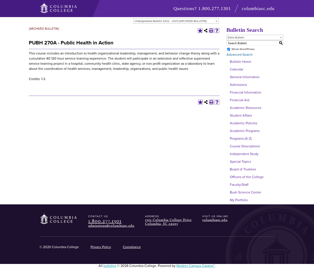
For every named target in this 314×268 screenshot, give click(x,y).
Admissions (238, 85)
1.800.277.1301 (214, 8)
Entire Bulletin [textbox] (236, 37)
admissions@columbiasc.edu (111, 226)
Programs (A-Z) (241, 138)
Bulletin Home (240, 62)
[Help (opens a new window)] (216, 30)
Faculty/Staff (239, 185)
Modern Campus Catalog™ (195, 266)
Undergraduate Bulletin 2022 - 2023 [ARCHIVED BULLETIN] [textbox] (171, 21)
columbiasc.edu (258, 8)
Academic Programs (245, 131)
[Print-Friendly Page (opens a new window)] (211, 30)
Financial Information (245, 92)
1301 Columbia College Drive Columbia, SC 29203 (168, 222)
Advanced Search (239, 55)
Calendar (236, 69)
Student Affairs (241, 115)
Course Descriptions (245, 146)
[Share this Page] (205, 30)
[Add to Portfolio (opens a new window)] (200, 30)
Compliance (132, 247)
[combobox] (176, 20)
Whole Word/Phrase (243, 49)
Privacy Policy (101, 247)
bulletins (109, 266)
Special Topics (240, 162)
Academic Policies (243, 123)
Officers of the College (247, 177)
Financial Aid (239, 100)
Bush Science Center (245, 192)
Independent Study (244, 154)
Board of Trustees (243, 169)
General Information (245, 77)
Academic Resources (245, 108)
